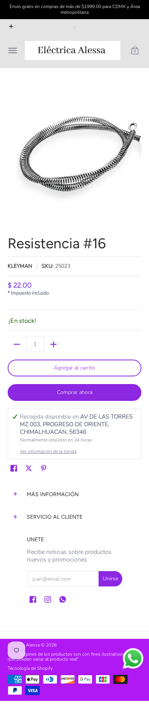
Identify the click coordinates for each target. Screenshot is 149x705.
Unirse (110, 578)
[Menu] (12, 50)
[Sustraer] (17, 344)
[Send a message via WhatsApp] (133, 658)
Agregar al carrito (74, 367)
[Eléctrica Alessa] (72, 50)
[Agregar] (53, 344)
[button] (134, 50)
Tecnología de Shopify (30, 668)
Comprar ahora (74, 392)
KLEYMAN (20, 266)
